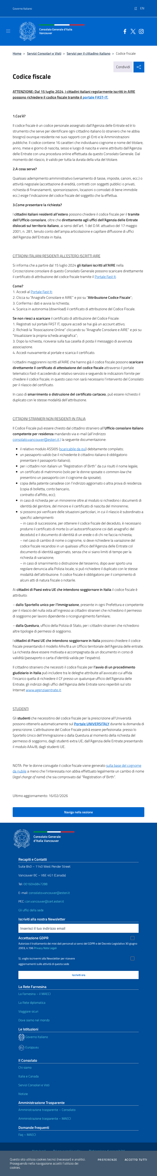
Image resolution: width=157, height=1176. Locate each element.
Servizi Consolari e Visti (44, 53)
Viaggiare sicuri (28, 1011)
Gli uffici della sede (31, 910)
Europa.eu (32, 1047)
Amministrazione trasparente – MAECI (44, 1118)
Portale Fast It (105, 276)
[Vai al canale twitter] (132, 31)
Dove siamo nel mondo (33, 1020)
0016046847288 (35, 883)
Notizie (23, 1093)
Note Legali (50, 948)
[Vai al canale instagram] (140, 31)
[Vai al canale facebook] (124, 31)
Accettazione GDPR (33, 938)
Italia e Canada (28, 1076)
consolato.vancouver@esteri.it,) (37, 439)
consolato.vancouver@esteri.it (49, 892)
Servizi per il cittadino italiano (88, 53)
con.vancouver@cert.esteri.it (44, 901)
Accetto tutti (136, 1159)
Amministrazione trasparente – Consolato (46, 1109)
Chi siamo (24, 1067)
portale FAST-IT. (95, 97)
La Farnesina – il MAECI (34, 993)
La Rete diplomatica (31, 1002)
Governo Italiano (22, 8)
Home (17, 53)
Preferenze (107, 1159)
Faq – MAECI (27, 1134)
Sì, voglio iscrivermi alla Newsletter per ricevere (46, 958)
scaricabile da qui (73, 449)
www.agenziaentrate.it (43, 690)
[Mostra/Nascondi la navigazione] (8, 31)
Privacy (38, 948)
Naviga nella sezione (78, 812)
